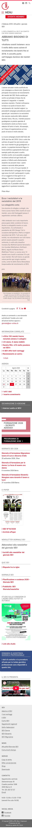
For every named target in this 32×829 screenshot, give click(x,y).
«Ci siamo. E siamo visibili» (14, 342)
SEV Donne (6, 731)
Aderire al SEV (7, 711)
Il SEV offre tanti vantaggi (13, 351)
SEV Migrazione (7, 737)
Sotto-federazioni (8, 727)
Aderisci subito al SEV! (12, 408)
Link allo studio (9, 644)
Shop (3, 766)
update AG (15, 825)
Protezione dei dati (14, 823)
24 (4, 384)
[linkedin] (22, 309)
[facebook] (17, 309)
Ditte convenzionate (9, 763)
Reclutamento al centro (12, 354)
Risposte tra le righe (11, 567)
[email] (25, 309)
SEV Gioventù (7, 734)
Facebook (7, 813)
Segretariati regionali (9, 724)
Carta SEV (5, 721)
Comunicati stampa (9, 750)
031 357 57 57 (10, 790)
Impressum (24, 821)
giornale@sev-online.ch (10, 323)
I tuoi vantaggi (7, 714)
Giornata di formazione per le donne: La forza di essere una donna (14, 465)
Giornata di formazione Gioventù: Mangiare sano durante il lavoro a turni (15, 477)
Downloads (6, 769)
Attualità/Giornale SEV (10, 747)
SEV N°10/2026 (9, 529)
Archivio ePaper (9, 532)
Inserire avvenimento (11, 395)
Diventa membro (16, 17)
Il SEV (4, 718)
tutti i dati (7, 392)
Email (4, 792)
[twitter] (20, 309)
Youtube (7, 816)
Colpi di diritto (7, 760)
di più (6, 358)
